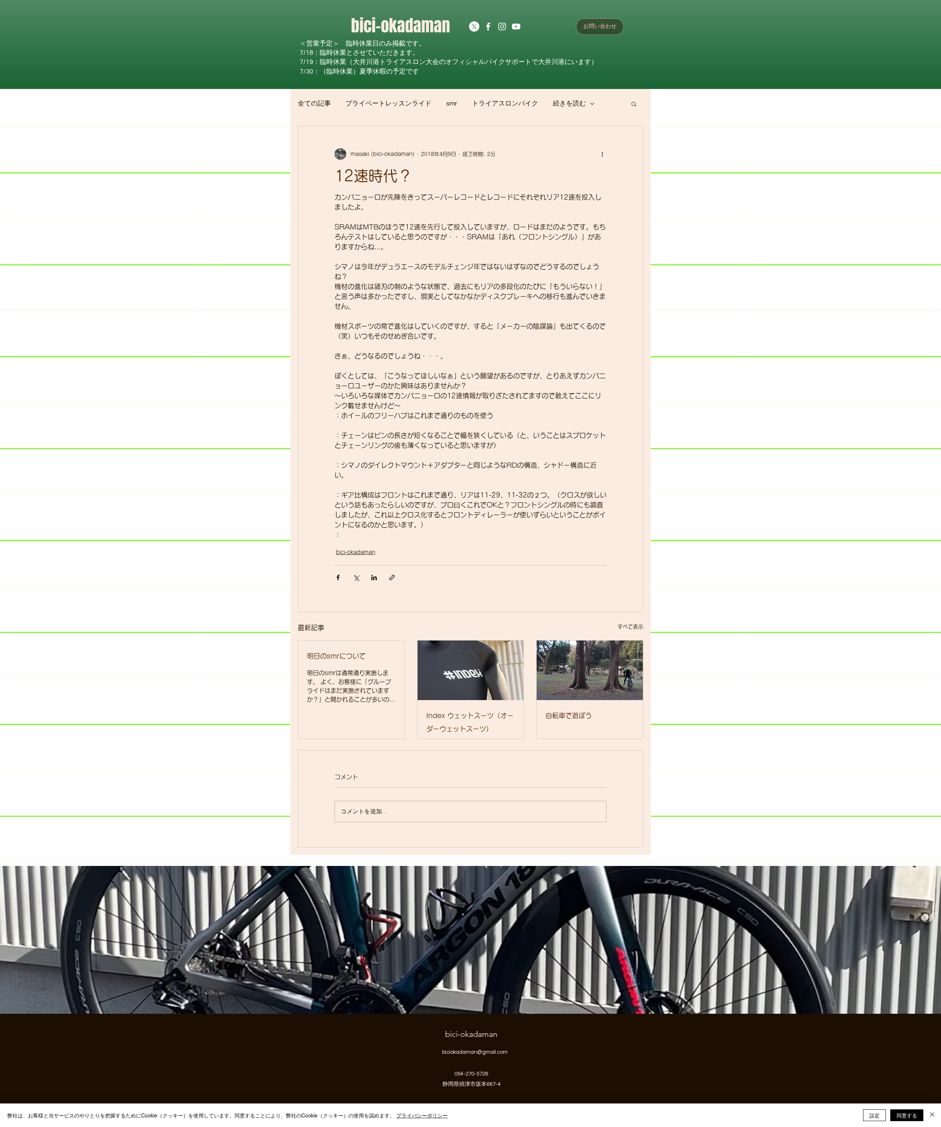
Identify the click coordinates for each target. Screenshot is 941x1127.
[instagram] (502, 26)
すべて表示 (630, 626)
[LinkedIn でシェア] (374, 577)
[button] (633, 104)
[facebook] (488, 26)
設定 (874, 1115)
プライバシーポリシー (422, 1115)
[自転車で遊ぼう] (590, 670)
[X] (474, 26)
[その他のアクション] (602, 154)
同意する (907, 1115)
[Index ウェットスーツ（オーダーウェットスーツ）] (471, 670)
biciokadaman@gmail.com (475, 1052)
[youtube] (516, 26)
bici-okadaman (400, 26)
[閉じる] (932, 1115)
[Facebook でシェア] (337, 577)
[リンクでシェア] (392, 577)
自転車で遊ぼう (568, 715)
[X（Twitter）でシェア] (356, 577)
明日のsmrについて (336, 656)
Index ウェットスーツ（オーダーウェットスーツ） (470, 722)
